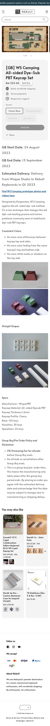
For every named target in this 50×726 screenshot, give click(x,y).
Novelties (13, 118)
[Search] (44, 19)
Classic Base (14, 111)
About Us (30, 721)
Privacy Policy (27, 718)
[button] (3, 12)
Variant (9, 105)
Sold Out (25, 127)
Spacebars (28, 118)
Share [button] (11, 135)
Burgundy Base (34, 111)
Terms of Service (13, 718)
